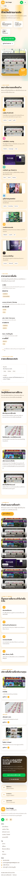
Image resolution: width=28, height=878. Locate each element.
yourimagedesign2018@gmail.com (11, 862)
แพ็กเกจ (4, 846)
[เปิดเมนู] (25, 2)
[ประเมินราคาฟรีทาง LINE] (21, 2)
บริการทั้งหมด (5, 826)
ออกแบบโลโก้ (5, 837)
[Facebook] (6, 819)
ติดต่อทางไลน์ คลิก (9, 39)
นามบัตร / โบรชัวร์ (6, 834)
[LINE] (2, 819)
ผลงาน (3, 843)
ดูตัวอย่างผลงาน (7, 43)
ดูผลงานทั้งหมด (6, 514)
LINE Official (6, 865)
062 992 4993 (6, 860)
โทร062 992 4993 (15, 779)
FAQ (3, 851)
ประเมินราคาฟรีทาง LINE (14, 775)
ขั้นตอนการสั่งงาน (6, 849)
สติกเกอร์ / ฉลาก (6, 832)
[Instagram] (10, 819)
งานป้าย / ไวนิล (5, 829)
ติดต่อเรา (4, 854)
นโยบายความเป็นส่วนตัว (6, 875)
